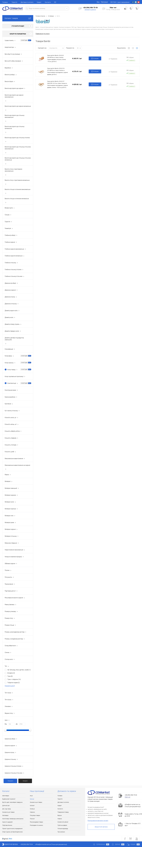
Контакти (48, 2)
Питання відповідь (63, 828)
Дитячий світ (6, 805)
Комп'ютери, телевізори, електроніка (12, 818)
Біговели (11, 673)
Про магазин (61, 832)
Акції (31, 795)
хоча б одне (24, 40)
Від (6, 724)
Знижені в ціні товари (8, 812)
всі (29, 40)
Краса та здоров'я (7, 822)
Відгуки (60, 815)
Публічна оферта (62, 825)
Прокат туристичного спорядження (12, 828)
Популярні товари (35, 815)
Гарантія (14, 2)
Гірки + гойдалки (14, 679)
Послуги (32, 818)
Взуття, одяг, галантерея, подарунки (12, 802)
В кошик (96, 58)
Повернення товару (63, 812)
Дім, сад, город (6, 809)
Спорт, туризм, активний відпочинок (12, 832)
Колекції (32, 809)
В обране (131, 57)
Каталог (32, 805)
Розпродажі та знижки (36, 825)
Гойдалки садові (13, 682)
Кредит (39, 2)
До (17, 724)
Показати (10, 781)
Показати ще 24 (10, 686)
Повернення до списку (43, 33)
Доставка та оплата (27, 2)
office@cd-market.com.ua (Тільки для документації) (51, 844)
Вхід (98, 2)
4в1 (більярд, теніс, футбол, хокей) (19, 670)
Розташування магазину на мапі (98, 820)
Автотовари (5, 795)
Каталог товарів (11, 18)
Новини (60, 818)
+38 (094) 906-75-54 (90, 7)
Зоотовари (5, 815)
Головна (5, 2)
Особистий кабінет (63, 822)
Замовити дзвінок (90, 9)
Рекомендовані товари (36, 822)
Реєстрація (104, 2)
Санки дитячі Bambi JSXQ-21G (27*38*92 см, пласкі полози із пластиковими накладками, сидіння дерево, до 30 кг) (57, 71)
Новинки (32, 812)
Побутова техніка (7, 825)
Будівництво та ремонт (8, 799)
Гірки (10, 676)
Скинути (25, 781)
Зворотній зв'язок (101, 827)
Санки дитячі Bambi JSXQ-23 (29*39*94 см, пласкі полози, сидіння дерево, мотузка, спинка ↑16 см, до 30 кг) (56, 58)
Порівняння (114, 59)
